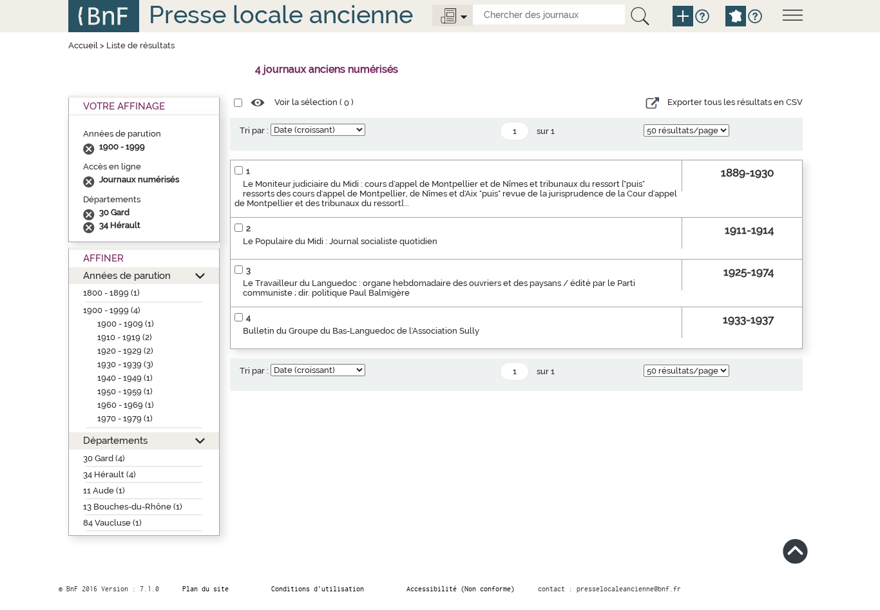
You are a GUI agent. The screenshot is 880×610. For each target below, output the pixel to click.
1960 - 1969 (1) (125, 405)
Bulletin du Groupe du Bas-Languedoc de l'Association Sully (361, 331)
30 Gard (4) (104, 458)
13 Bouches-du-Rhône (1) (132, 506)
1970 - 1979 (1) (125, 418)
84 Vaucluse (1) (112, 523)
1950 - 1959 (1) (125, 391)
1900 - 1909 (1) (125, 324)
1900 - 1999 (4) (111, 310)
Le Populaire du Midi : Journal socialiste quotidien (340, 241)
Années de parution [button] (127, 275)
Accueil (83, 45)
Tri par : (254, 130)
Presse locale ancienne (281, 14)
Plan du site (205, 589)
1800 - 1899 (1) (111, 293)
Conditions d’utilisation (317, 589)
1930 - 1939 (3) (125, 364)
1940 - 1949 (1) (125, 378)
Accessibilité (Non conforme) (461, 589)
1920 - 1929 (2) (125, 351)
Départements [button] (115, 440)
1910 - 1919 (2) (124, 337)
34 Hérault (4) (109, 474)
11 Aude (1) (104, 490)
